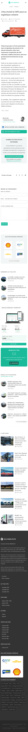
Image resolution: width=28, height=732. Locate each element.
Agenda (4, 616)
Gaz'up (3, 695)
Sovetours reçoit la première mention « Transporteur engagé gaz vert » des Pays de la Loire (21, 486)
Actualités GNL (5, 591)
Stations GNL (5, 603)
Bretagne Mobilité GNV (18, 686)
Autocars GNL (5, 638)
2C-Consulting (4, 683)
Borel (10, 686)
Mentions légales (7, 728)
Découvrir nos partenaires (14, 156)
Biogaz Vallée (4, 686)
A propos (4, 576)
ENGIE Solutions (19, 690)
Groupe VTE (13, 697)
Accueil (11, 6)
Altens (14, 683)
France (6, 110)
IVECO (23, 697)
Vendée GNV (12, 709)
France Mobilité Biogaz (6, 692)
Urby (3, 110)
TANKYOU (3, 707)
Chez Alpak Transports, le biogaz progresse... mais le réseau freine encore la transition (17, 394)
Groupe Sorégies (5, 697)
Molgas (13, 700)
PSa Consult (10, 702)
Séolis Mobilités (4, 704)
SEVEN (11, 704)
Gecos (11, 695)
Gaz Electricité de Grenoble (19, 692)
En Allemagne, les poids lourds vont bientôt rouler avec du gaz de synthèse (17, 297)
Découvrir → (14, 344)
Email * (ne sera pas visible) (9, 198)
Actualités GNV (5, 587)
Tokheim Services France (13, 707)
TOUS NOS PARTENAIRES (14, 261)
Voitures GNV (5, 625)
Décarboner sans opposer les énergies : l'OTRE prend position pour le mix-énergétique (21, 502)
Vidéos (3, 614)
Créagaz (3, 690)
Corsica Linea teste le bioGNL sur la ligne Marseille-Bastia (21, 470)
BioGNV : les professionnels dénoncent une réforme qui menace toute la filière (21, 519)
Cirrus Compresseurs (17, 688)
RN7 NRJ (16, 702)
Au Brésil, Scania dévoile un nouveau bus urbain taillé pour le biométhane (17, 287)
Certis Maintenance (5, 688)
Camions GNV (5, 630)
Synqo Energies (17, 704)
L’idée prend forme (5, 700)
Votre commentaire (7, 206)
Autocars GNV (5, 636)
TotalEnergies (4, 709)
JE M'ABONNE (14, 363)
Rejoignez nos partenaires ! (14, 161)
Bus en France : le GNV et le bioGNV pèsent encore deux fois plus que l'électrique (20, 440)
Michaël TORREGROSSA (15, 19)
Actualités (16, 6)
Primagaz (3, 702)
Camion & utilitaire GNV (9, 21)
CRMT (8, 690)
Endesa (12, 690)
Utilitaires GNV (5, 627)
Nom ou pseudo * (6, 191)
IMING (19, 697)
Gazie (7, 695)
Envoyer (4, 224)
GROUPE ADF (17, 695)
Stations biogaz (6, 605)
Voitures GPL (5, 647)
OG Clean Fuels (19, 700)
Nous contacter (5, 578)
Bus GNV (4, 634)
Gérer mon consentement (19, 728)
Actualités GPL (5, 589)
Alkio (10, 683)
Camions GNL (5, 632)
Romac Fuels (22, 702)
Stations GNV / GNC (7, 601)
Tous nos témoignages (21, 421)
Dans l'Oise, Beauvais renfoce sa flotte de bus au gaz (21, 455)
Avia (18, 683)
